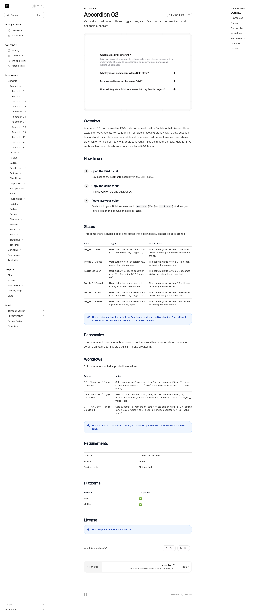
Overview (236, 12)
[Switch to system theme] (34, 6)
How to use (237, 17)
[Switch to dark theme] (41, 6)
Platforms (236, 43)
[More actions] (189, 14)
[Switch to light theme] (38, 6)
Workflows (236, 33)
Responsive (237, 28)
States (234, 23)
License (235, 48)
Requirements (238, 38)
